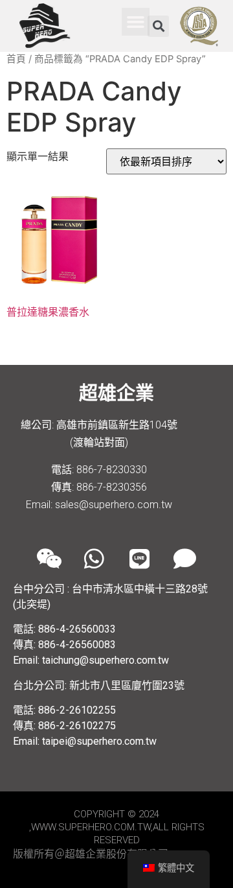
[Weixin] (48, 558)
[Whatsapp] (93, 558)
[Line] (139, 558)
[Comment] (184, 558)
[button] (136, 22)
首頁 (16, 59)
